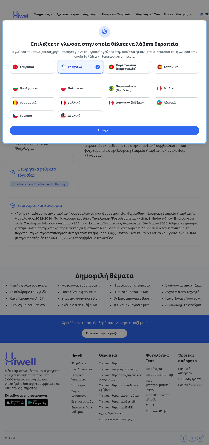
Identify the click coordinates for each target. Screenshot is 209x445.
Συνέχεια (105, 130)
